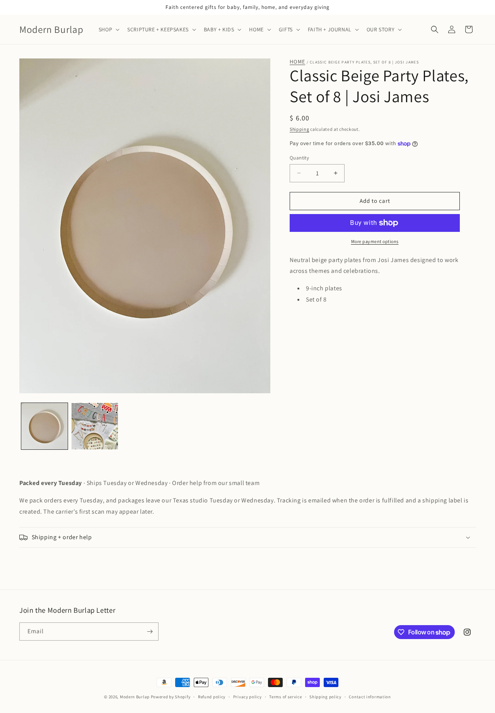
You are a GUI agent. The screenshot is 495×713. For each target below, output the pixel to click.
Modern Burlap (135, 696)
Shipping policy (325, 696)
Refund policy (211, 696)
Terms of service (285, 696)
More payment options (375, 241)
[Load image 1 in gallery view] (44, 426)
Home (297, 61)
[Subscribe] (149, 631)
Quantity (299, 157)
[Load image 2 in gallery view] (95, 426)
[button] (108, 29)
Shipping (299, 129)
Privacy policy (247, 696)
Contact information (370, 696)
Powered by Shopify (171, 696)
